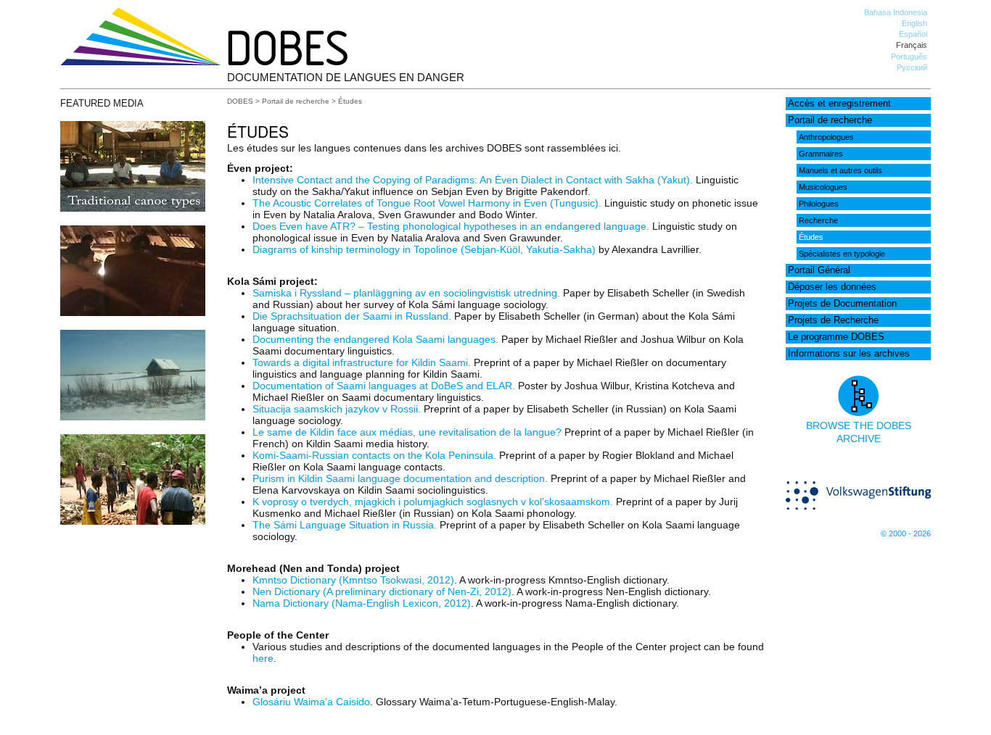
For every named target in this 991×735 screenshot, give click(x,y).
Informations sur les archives (849, 354)
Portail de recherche (830, 120)
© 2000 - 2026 (906, 533)
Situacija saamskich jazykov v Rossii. (336, 409)
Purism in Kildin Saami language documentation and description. (400, 478)
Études (811, 237)
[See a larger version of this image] (132, 417)
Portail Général (819, 270)
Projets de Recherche (833, 320)
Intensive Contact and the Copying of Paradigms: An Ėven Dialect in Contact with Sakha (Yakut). (472, 180)
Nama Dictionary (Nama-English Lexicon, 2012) (361, 603)
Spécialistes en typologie (842, 253)
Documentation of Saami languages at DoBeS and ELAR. (383, 385)
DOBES (240, 101)
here (263, 658)
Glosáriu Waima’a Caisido (311, 701)
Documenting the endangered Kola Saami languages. (375, 339)
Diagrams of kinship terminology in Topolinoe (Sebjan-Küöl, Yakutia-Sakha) (424, 249)
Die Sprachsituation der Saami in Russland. (351, 316)
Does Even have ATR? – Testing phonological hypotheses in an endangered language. (450, 226)
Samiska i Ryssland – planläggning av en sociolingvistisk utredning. (406, 293)
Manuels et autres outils (840, 170)
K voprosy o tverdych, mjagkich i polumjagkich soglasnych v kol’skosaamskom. (432, 501)
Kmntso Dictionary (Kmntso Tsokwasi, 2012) (353, 580)
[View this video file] (132, 208)
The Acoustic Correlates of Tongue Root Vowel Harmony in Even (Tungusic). (426, 203)
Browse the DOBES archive (858, 432)
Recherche (818, 220)
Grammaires (821, 153)
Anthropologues (826, 137)
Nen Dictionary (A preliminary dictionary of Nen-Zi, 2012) (381, 591)
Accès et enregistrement (839, 104)
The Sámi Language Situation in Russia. (344, 525)
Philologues (819, 203)
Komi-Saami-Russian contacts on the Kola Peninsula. (374, 455)
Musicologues (823, 187)
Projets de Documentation (842, 304)
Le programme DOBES (836, 337)
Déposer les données (832, 287)
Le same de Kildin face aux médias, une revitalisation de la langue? (407, 432)
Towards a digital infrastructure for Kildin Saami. (361, 362)
